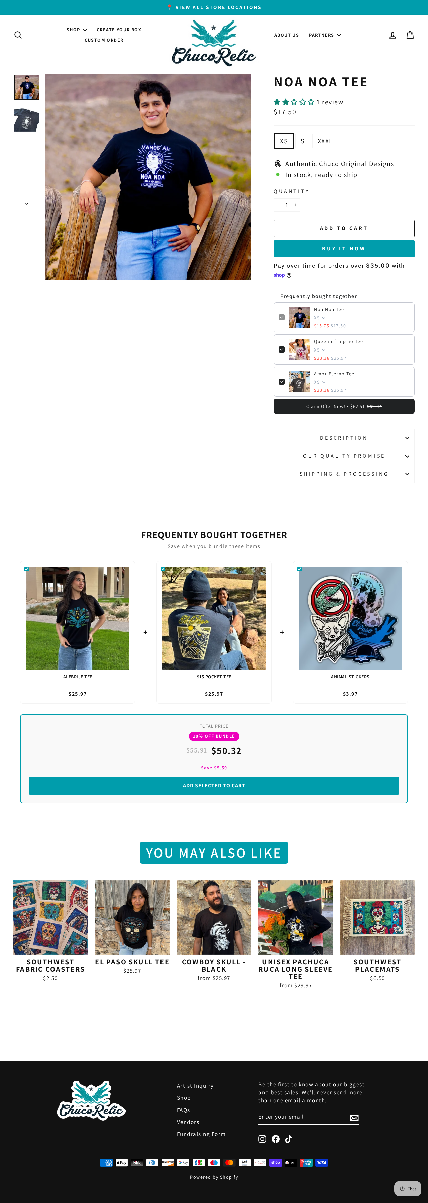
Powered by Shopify (214, 1177)
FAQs (183, 1110)
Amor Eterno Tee (334, 374)
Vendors (188, 1122)
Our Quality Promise (344, 455)
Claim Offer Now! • (344, 406)
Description (344, 437)
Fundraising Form (201, 1134)
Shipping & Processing (344, 473)
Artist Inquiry (195, 1085)
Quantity (291, 191)
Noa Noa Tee (329, 309)
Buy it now (344, 248)
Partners (322, 35)
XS (284, 141)
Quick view (50, 946)
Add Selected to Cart (214, 785)
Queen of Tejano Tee (338, 341)
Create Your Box (119, 30)
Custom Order (104, 40)
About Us (286, 35)
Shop (74, 30)
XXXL (325, 141)
